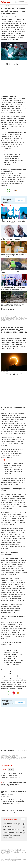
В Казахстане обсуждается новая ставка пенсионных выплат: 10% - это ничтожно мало (13, 825)
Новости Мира (4, 16)
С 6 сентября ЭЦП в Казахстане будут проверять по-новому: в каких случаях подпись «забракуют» (12, 802)
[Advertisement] (14, 80)
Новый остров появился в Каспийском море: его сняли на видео (12, 811)
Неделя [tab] (4, 769)
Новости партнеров (7, 205)
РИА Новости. (13, 39)
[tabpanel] (14, 794)
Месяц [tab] (10, 769)
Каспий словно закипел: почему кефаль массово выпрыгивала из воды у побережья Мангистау (13, 784)
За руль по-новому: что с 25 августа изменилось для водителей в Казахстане (11, 775)
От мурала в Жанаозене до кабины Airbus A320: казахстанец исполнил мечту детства (13, 792)
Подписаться (20, 200)
